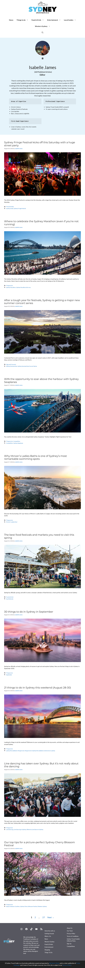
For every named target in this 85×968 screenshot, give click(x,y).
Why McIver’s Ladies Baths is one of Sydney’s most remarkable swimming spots (35, 457)
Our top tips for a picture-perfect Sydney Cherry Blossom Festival (39, 844)
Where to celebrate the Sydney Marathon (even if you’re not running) (41, 223)
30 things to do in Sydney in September (28, 611)
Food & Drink (36, 20)
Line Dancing (9, 829)
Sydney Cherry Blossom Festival (28, 906)
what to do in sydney (49, 750)
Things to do (21, 20)
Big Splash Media (54, 963)
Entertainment (52, 20)
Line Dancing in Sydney (20, 829)
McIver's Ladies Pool (11, 522)
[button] (42, 32)
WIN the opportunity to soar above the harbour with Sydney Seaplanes (41, 380)
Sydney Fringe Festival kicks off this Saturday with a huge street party (39, 144)
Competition (16, 441)
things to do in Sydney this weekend (34, 750)
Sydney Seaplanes (18, 443)
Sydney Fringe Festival (20, 208)
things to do (21, 750)
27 (44, 917)
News (11, 20)
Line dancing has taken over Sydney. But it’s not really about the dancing (41, 765)
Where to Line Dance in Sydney (35, 829)
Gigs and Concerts (11, 364)
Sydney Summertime (11, 366)
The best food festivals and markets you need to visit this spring (39, 536)
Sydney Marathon (11, 287)
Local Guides (68, 20)
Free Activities (10, 206)
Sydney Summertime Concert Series (27, 366)
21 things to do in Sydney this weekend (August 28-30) (37, 687)
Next (50, 917)
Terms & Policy (67, 965)
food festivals (9, 599)
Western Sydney (41, 26)
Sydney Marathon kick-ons (23, 287)
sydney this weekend (11, 750)
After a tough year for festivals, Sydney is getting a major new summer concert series (42, 302)
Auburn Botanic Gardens (13, 906)
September (9, 675)
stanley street (9, 208)
